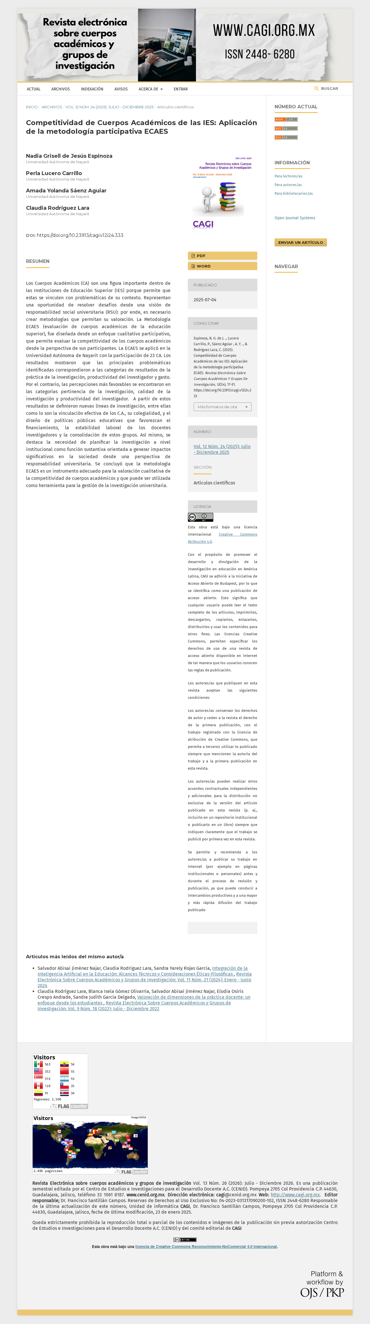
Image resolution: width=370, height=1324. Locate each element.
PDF (201, 255)
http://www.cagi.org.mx (295, 1194)
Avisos (121, 89)
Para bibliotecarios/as (294, 193)
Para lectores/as (288, 176)
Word (203, 266)
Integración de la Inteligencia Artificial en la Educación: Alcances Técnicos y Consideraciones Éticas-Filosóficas (143, 971)
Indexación (92, 89)
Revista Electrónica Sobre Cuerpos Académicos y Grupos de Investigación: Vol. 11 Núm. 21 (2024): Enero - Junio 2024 (145, 979)
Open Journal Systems (295, 218)
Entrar (181, 89)
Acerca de (149, 89)
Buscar (329, 88)
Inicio (32, 107)
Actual (33, 89)
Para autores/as (288, 185)
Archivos (60, 89)
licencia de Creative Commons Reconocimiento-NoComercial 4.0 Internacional (206, 1246)
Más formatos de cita (217, 406)
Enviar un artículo (300, 242)
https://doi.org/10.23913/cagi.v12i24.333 (80, 235)
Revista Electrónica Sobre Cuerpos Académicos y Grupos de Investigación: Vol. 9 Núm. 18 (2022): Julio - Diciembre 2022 (134, 1005)
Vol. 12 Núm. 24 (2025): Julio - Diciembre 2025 (109, 107)
